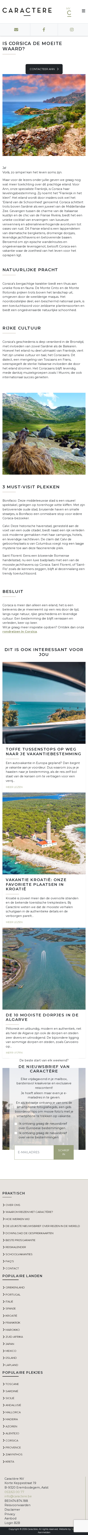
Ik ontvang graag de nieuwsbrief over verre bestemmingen (43, 1135)
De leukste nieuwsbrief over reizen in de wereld (43, 1226)
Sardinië (12, 1391)
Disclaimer (12, 1509)
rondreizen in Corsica (19, 631)
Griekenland (15, 1287)
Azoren (11, 1426)
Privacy (10, 1514)
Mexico (11, 1350)
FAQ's (10, 1261)
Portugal (13, 1294)
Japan (10, 1343)
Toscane (12, 1384)
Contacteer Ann (42, 69)
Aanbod (10, 1518)
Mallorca (13, 1412)
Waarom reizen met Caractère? (29, 1211)
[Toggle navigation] (82, 11)
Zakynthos (14, 1454)
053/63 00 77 (14, 1492)
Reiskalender (16, 1247)
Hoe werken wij (17, 1219)
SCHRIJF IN (63, 1152)
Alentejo (12, 1433)
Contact (12, 1268)
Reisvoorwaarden (17, 1505)
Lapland (12, 1365)
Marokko (13, 1329)
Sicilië (10, 1398)
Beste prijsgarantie (20, 1240)
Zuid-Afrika (14, 1336)
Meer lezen (14, 787)
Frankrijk (13, 1322)
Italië (9, 1301)
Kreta (10, 1461)
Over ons (13, 1205)
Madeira (12, 1419)
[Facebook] (44, 30)
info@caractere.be (18, 1496)
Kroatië (11, 1315)
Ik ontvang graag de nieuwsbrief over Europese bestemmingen (43, 1126)
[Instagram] (71, 30)
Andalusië (13, 1405)
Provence (13, 1447)
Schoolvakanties (19, 1254)
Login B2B (12, 1523)
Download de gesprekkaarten (29, 1233)
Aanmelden (44, 1532)
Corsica (12, 1440)
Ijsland (11, 1357)
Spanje (11, 1308)
